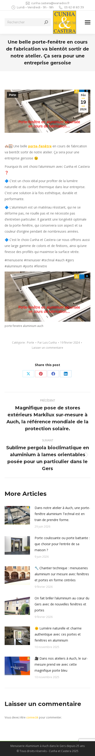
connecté (32, 717)
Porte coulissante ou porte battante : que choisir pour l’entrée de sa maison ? (62, 544)
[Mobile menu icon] (87, 22)
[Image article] (17, 515)
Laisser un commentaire (47, 348)
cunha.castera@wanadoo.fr (50, 3)
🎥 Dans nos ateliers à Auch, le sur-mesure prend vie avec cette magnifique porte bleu (61, 664)
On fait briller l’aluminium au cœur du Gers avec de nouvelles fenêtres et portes (62, 604)
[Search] (46, 22)
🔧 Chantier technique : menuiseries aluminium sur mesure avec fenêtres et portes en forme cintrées (62, 574)
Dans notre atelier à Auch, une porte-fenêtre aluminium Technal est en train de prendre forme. (62, 514)
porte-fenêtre (40, 146)
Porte (12, 95)
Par (47, 343)
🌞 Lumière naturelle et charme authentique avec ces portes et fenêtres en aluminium (58, 634)
